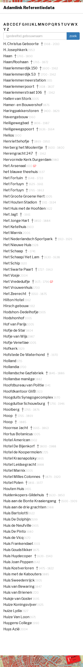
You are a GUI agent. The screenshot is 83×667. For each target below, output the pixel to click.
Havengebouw (16, 117)
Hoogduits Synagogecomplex (28, 397)
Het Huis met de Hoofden (24, 208)
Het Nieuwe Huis (17, 245)
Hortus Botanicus (18, 434)
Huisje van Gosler (18, 599)
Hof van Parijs (15, 324)
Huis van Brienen (18, 592)
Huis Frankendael (18, 544)
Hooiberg (11, 410)
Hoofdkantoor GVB (19, 391)
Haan (7, 56)
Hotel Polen (13, 483)
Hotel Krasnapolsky (20, 458)
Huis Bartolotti (16, 513)
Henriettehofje (16, 141)
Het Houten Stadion (20, 202)
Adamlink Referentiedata (28, 7)
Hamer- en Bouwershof (23, 105)
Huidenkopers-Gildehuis (23, 495)
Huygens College (18, 623)
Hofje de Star (14, 330)
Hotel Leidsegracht (20, 464)
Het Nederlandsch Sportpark (28, 239)
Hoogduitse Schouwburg (24, 404)
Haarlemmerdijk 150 (20, 68)
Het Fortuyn (13, 184)
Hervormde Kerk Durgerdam (27, 160)
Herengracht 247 (18, 154)
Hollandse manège (19, 379)
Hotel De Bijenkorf (19, 446)
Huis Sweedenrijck (19, 580)
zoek (73, 36)
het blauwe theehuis (21, 172)
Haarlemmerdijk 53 (19, 74)
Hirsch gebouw (16, 306)
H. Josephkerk (15, 50)
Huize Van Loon (16, 617)
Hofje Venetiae (16, 342)
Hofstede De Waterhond (24, 355)
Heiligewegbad (16, 123)
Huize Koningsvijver (20, 604)
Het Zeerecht (14, 294)
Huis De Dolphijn (17, 519)
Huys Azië (11, 629)
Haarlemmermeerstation (24, 80)
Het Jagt (10, 215)
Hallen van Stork (17, 99)
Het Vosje (11, 275)
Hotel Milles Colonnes (21, 477)
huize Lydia (12, 611)
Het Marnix (13, 233)
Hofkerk (10, 348)
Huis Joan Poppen (18, 562)
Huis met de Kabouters (22, 574)
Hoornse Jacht (15, 428)
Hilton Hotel (14, 300)
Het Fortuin (13, 178)
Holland (10, 361)
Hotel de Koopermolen (22, 452)
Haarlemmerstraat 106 (22, 93)
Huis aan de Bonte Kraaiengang (29, 501)
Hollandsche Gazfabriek (23, 373)
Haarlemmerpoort (18, 87)
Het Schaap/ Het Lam (21, 257)
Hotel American (17, 440)
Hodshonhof (14, 318)
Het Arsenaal (14, 166)
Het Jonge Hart (16, 221)
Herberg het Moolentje (23, 148)
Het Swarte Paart (18, 270)
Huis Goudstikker (18, 550)
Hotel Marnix (14, 470)
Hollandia (11, 367)
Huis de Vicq (13, 538)
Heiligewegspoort (18, 129)
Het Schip (12, 263)
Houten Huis (14, 489)
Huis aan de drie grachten (25, 507)
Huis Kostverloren (18, 568)
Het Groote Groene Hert (24, 196)
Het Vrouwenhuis (18, 287)
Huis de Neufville (17, 525)
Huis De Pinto (15, 531)
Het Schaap (13, 251)
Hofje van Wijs (15, 336)
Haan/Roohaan (15, 62)
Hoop (8, 416)
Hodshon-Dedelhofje (21, 312)
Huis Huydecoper (17, 556)
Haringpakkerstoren (21, 111)
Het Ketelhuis (15, 227)
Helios (9, 135)
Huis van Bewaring (19, 586)
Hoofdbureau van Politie (24, 385)
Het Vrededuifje (16, 282)
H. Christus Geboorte (21, 44)
